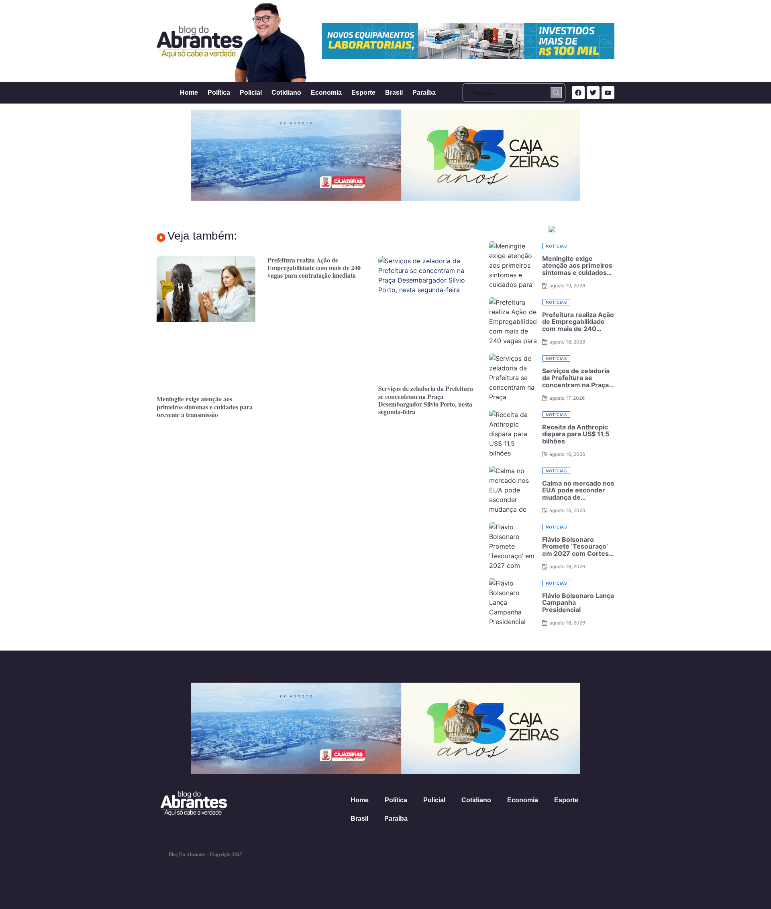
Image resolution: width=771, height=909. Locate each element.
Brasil (394, 92)
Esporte (363, 92)
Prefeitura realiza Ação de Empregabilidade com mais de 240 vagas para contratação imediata (314, 267)
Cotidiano (286, 92)
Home (189, 92)
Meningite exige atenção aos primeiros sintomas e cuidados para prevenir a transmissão (205, 406)
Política (219, 92)
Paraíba (424, 92)
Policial (251, 92)
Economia (326, 92)
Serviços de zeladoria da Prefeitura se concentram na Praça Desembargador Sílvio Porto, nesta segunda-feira (425, 400)
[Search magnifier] (556, 92)
